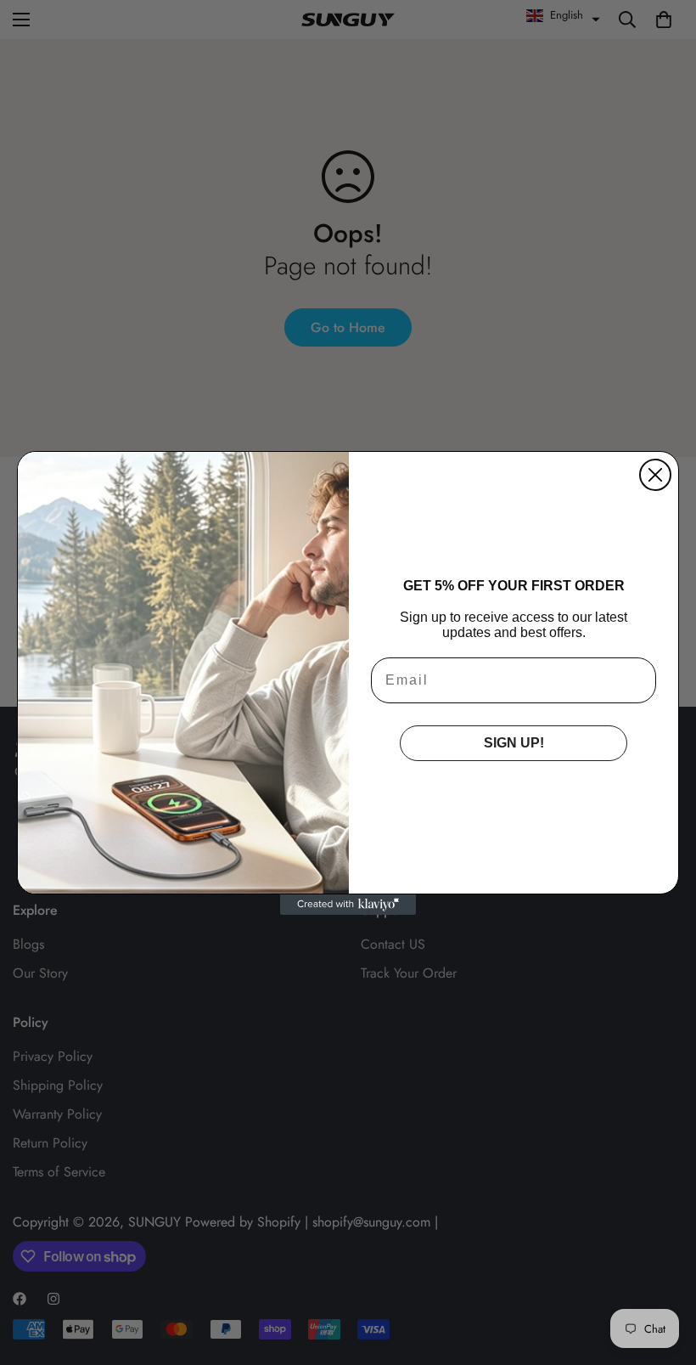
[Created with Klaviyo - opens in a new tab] (348, 904)
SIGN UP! (514, 743)
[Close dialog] (655, 475)
